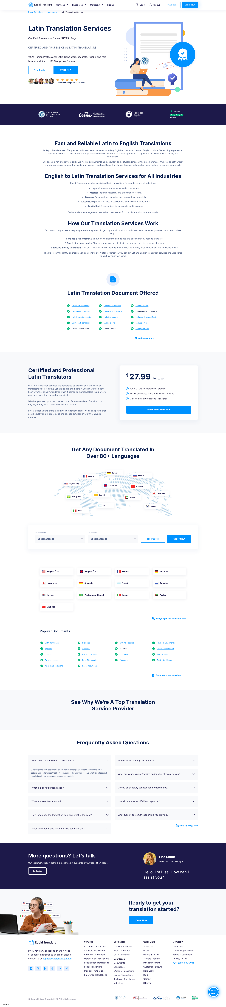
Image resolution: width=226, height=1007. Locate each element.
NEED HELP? (213, 992)
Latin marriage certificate (146, 317)
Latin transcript (141, 305)
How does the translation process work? (53, 760)
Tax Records (162, 654)
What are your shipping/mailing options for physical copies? (149, 774)
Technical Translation (124, 979)
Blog (145, 975)
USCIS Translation (123, 946)
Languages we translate (168, 618)
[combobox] (7, 1004)
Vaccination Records (165, 648)
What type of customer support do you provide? (143, 815)
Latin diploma (109, 323)
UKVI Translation (122, 954)
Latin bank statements (81, 317)
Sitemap (147, 983)
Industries (118, 983)
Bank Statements (89, 660)
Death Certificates (164, 660)
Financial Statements (166, 643)
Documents (119, 963)
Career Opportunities (183, 950)
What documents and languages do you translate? (58, 828)
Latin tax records (111, 317)
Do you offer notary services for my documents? (143, 787)
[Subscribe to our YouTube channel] (59, 968)
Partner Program (151, 962)
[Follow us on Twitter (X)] (38, 968)
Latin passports (142, 328)
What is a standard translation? (48, 801)
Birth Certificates (52, 643)
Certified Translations (95, 946)
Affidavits (86, 648)
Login (142, 5)
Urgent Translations (123, 975)
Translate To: (92, 532)
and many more (146, 338)
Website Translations (124, 971)
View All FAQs (186, 825)
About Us (148, 946)
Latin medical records (113, 311)
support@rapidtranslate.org (57, 958)
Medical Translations (94, 970)
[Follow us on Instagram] (30, 968)
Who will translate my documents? (136, 760)
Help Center (149, 970)
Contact (147, 979)
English (6, 1004)
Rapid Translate (35, 12)
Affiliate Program (151, 958)
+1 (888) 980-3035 (184, 962)
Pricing (110, 5)
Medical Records (89, 654)
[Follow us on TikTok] (52, 968)
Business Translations (94, 954)
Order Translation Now (158, 409)
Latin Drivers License (80, 311)
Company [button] (95, 5)
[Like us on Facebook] (66, 968)
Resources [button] (77, 5)
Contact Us (37, 871)
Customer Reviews (152, 966)
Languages (52, 12)
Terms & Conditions (182, 954)
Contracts (124, 654)
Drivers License (51, 660)
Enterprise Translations (95, 975)
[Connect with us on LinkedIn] (45, 968)
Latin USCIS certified (112, 305)
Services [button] (60, 5)
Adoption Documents (54, 666)
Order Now (190, 5)
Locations (178, 946)
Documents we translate (168, 675)
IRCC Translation (122, 950)
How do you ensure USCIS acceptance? (139, 801)
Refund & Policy (151, 954)
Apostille (48, 648)
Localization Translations (96, 962)
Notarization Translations (96, 958)
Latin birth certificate (80, 305)
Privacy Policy (180, 958)
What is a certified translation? (48, 787)
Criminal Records (127, 643)
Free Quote (172, 5)
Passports (124, 660)
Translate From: (40, 532)
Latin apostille (141, 323)
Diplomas (86, 643)
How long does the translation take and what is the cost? (62, 815)
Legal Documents (89, 666)
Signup (156, 5)
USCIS (47, 654)
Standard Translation (94, 950)
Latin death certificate (81, 323)
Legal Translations (93, 966)
